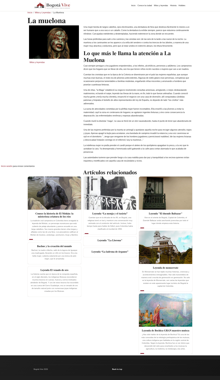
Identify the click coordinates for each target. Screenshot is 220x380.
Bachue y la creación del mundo (54, 246)
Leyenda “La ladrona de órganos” (110, 251)
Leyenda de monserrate (165, 268)
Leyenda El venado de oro (54, 270)
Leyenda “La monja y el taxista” (110, 213)
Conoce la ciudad (145, 5)
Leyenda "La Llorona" (110, 240)
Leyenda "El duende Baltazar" (165, 213)
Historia (173, 5)
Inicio (133, 5)
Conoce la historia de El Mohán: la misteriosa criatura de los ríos (54, 215)
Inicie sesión (6, 166)
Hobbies (181, 5)
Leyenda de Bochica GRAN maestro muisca (165, 330)
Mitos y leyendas (161, 5)
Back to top (117, 369)
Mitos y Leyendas (43, 12)
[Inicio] (53, 5)
